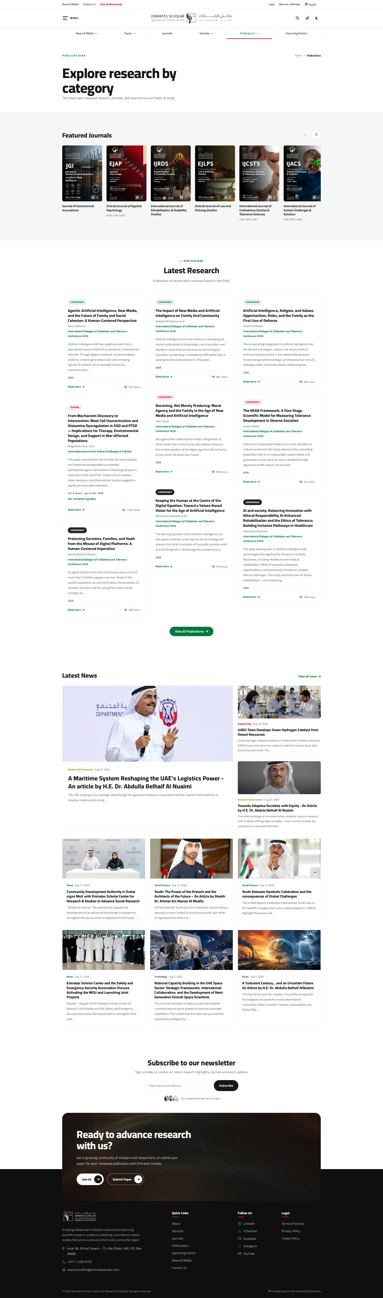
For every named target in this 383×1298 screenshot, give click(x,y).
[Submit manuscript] (307, 18)
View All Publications (189, 631)
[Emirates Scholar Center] (191, 18)
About (176, 1224)
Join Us (87, 1179)
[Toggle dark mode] (316, 18)
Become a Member (290, 4)
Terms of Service (293, 1224)
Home (298, 55)
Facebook (249, 1238)
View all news (307, 676)
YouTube (249, 1253)
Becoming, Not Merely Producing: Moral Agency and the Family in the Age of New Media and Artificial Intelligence (189, 410)
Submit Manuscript (111, 4)
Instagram (250, 1246)
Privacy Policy (291, 1231)
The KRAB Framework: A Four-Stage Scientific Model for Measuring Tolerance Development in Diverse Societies (277, 415)
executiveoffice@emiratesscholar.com (93, 1269)
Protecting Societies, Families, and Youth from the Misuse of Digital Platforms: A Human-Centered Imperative (101, 543)
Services (204, 33)
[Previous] (305, 134)
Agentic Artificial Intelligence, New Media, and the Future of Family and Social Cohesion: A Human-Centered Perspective (102, 315)
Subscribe (226, 1085)
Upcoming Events (296, 33)
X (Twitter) (250, 1231)
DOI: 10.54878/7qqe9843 (82, 498)
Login (271, 4)
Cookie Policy (290, 1238)
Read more (74, 387)
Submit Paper (122, 1179)
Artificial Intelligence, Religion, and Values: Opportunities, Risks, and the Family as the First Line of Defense (278, 315)
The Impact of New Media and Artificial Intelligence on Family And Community (188, 313)
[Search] (297, 18)
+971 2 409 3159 (80, 1261)
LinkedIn (249, 1223)
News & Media (70, 4)
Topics (128, 33)
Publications (248, 33)
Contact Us (89, 4)
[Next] (316, 134)
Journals (167, 33)
